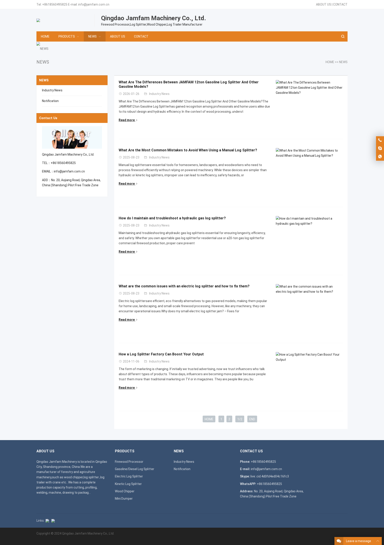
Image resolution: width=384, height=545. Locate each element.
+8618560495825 (54, 4)
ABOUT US (323, 4)
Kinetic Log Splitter (128, 484)
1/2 (239, 419)
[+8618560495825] (380, 140)
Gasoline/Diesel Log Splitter (134, 469)
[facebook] (47, 520)
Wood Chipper (124, 491)
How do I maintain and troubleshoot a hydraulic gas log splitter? (172, 218)
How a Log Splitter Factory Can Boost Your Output (161, 354)
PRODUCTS (66, 36)
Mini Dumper (124, 498)
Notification (50, 101)
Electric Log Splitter (129, 476)
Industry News (159, 94)
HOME (45, 36)
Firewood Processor (129, 461)
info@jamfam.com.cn (93, 4)
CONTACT (340, 4)
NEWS (92, 36)
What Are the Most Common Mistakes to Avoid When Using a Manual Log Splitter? (188, 150)
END (252, 419)
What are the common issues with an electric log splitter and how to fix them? (184, 286)
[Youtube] (53, 520)
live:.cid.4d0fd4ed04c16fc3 (269, 476)
